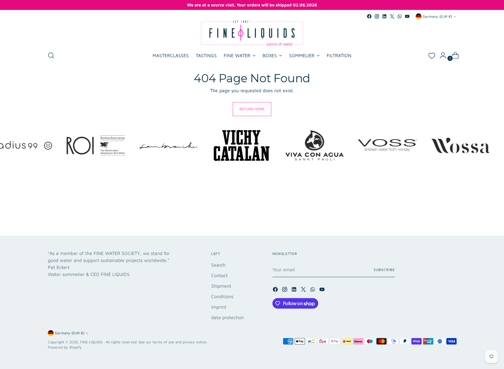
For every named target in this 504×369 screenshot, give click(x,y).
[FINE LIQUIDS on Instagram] (376, 16)
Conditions (222, 296)
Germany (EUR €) (437, 16)
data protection (227, 317)
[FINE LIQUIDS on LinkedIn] (384, 16)
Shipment (221, 285)
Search (218, 264)
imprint (218, 306)
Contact (219, 275)
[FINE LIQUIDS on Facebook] (369, 16)
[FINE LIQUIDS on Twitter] (392, 16)
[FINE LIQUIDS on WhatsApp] (399, 16)
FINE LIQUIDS (92, 342)
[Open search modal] (51, 55)
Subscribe (384, 269)
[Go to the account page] (441, 55)
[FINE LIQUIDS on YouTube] (407, 16)
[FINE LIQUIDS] (252, 33)
